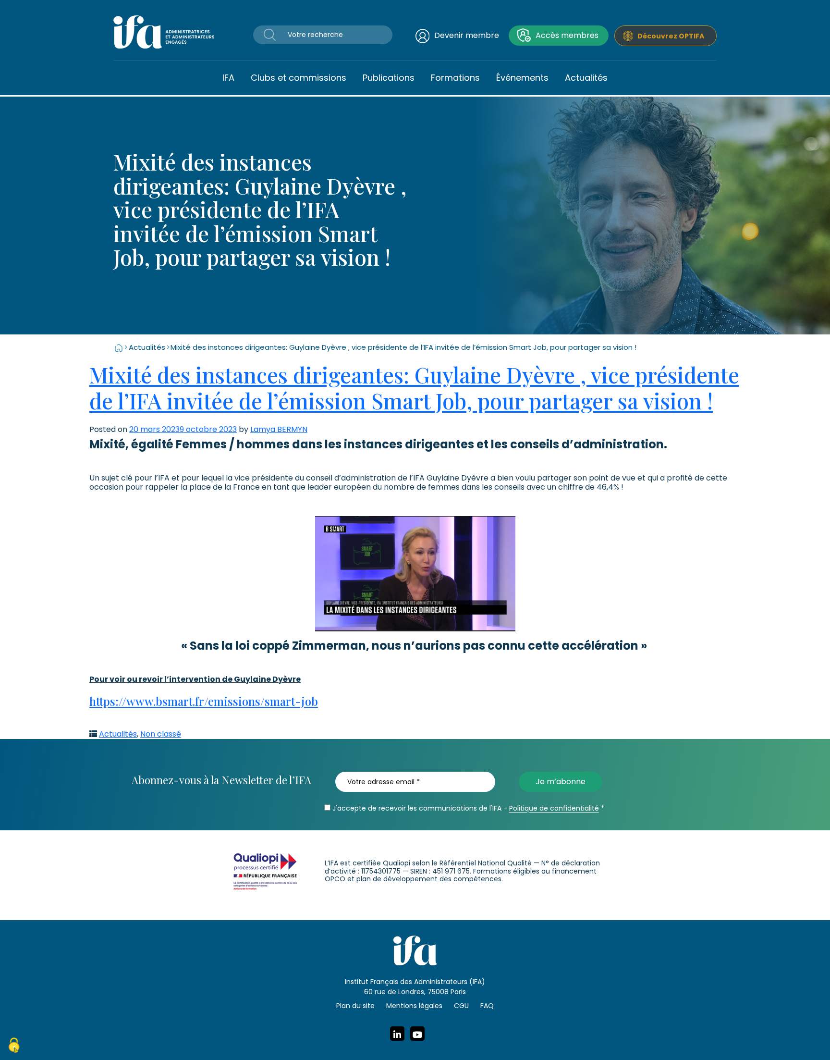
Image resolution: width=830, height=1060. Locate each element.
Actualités (586, 78)
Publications (389, 78)
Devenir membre (466, 35)
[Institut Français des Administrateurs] (163, 31)
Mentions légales (414, 1006)
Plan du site (355, 1006)
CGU (461, 1006)
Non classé (160, 734)
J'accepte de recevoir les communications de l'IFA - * (467, 808)
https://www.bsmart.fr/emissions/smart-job (203, 701)
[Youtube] (417, 1033)
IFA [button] (228, 78)
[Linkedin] (397, 1033)
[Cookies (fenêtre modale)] (14, 1046)
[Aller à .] (118, 347)
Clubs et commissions (298, 78)
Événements (522, 78)
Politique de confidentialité (554, 808)
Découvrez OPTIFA (670, 36)
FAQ (487, 1006)
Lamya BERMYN (278, 429)
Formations (455, 78)
